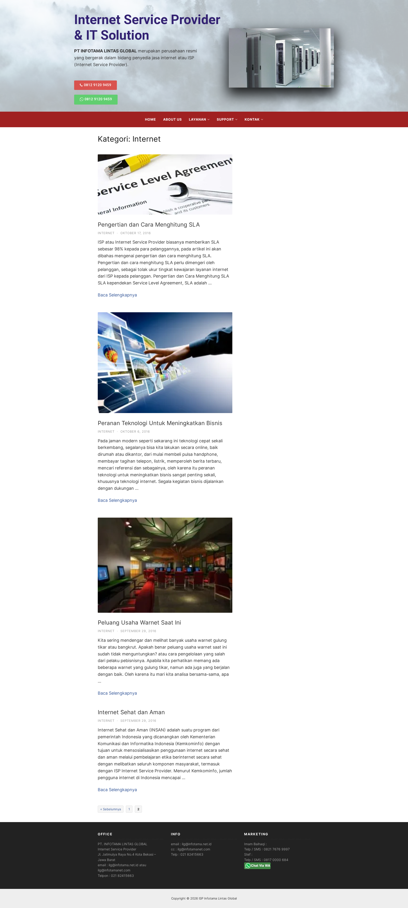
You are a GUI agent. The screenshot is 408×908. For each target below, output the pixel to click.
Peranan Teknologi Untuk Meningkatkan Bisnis (160, 423)
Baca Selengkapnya (117, 294)
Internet (106, 233)
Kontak (252, 119)
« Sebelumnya (110, 809)
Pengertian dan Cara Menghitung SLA (149, 224)
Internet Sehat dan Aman (131, 712)
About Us (172, 119)
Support (225, 119)
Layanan (197, 119)
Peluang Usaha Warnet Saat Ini (139, 622)
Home (150, 119)
